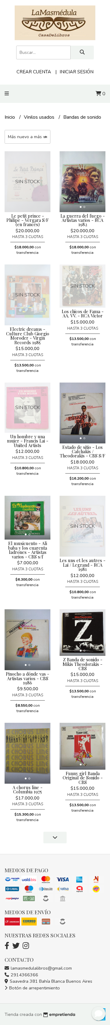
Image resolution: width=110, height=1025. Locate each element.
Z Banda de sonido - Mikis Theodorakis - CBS (82, 663)
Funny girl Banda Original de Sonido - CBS (83, 777)
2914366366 (23, 975)
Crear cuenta (33, 72)
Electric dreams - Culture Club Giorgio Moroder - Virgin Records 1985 (27, 335)
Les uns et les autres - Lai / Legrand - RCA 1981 (82, 564)
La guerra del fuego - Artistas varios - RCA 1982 (83, 220)
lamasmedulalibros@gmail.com (40, 968)
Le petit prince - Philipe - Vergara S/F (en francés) (27, 220)
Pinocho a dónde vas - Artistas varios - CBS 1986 (27, 678)
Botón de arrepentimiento (34, 988)
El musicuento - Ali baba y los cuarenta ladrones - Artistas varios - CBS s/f (27, 549)
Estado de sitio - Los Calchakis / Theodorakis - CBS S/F (82, 451)
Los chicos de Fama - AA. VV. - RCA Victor (83, 313)
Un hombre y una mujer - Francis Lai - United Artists (27, 440)
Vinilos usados (40, 117)
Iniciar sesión (77, 72)
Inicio (10, 117)
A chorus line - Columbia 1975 (27, 789)
